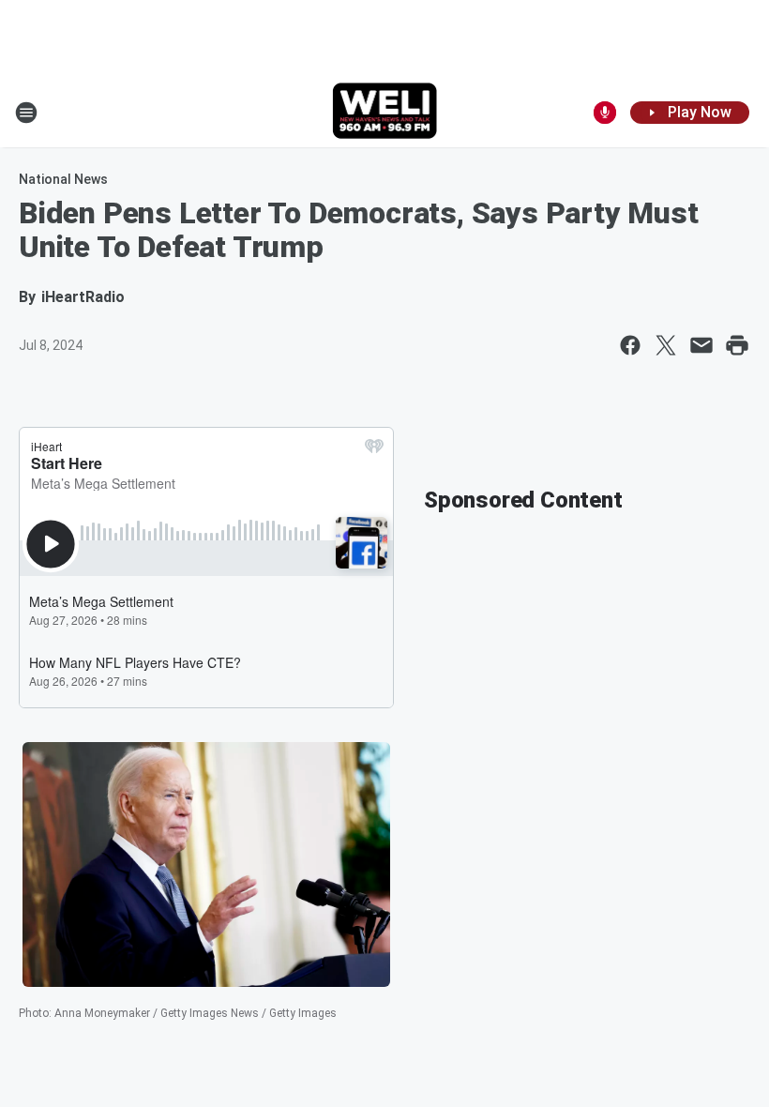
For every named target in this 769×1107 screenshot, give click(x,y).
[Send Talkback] (605, 112)
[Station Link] (385, 113)
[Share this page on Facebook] (630, 345)
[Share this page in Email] (701, 345)
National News (63, 179)
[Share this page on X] (666, 345)
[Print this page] (737, 345)
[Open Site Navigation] (26, 112)
